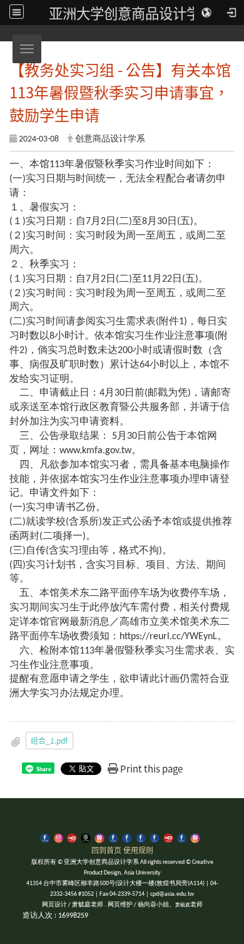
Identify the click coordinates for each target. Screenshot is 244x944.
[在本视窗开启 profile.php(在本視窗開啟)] (113, 837)
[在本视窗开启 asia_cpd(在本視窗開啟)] (45, 837)
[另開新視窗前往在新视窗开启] (141, 837)
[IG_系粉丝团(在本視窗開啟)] (195, 837)
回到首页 (106, 849)
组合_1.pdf (49, 740)
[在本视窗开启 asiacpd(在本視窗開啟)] (59, 837)
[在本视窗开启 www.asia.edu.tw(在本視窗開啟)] (127, 837)
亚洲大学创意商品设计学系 (131, 13)
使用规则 (138, 849)
